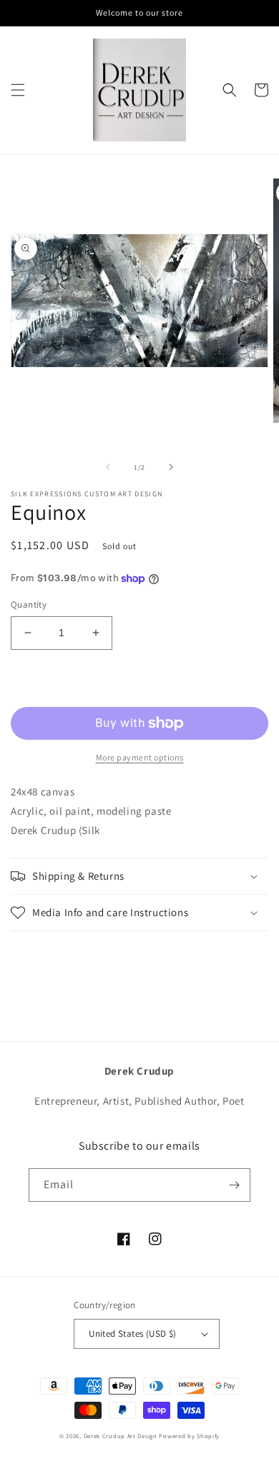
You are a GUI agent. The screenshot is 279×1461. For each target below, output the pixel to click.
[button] (18, 90)
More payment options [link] (140, 757)
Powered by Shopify (189, 1436)
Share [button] (40, 950)
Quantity (28, 604)
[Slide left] (108, 467)
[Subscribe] (234, 1185)
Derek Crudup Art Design (120, 1436)
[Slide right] (171, 467)
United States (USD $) (132, 1333)
